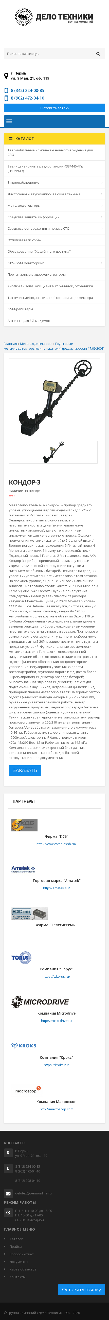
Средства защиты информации (34, 217)
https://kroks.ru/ (56, 1065)
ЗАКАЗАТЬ (25, 770)
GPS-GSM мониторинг (26, 263)
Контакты (18, 1277)
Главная (10, 343)
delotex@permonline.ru (33, 1193)
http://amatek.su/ (56, 888)
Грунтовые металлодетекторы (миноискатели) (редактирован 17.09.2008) (54, 346)
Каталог (16, 1239)
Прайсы (16, 1246)
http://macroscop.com (56, 1109)
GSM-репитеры (20, 309)
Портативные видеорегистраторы (37, 274)
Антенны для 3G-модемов (29, 320)
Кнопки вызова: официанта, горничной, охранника (50, 286)
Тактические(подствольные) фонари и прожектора (50, 297)
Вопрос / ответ (22, 1254)
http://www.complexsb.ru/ (56, 844)
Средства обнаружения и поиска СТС (38, 228)
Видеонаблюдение (23, 182)
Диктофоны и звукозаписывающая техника (44, 194)
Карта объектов (23, 1269)
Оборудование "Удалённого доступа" (39, 251)
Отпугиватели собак (25, 240)
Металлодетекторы (24, 205)
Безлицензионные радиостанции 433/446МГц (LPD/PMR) (45, 168)
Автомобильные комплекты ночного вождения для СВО (50, 152)
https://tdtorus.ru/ (56, 976)
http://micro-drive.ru (56, 1020)
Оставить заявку (54, 108)
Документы (19, 1261)
